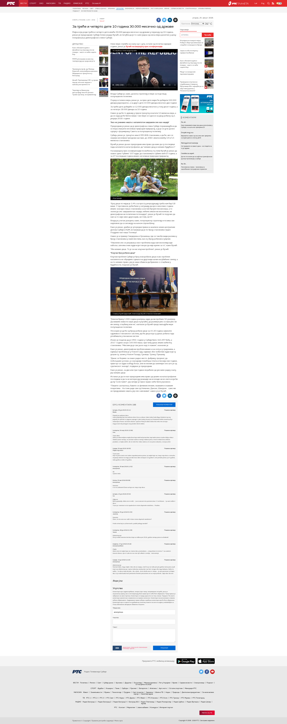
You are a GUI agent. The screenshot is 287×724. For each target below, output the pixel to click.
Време (166, 8)
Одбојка (125, 688)
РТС (87, 3)
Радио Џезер (206, 702)
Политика (77, 8)
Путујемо (127, 692)
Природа (175, 692)
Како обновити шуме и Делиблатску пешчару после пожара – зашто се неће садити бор (84, 51)
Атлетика (153, 688)
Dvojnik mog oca (187, 132)
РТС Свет (110, 698)
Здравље (149, 692)
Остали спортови (176, 688)
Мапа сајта (207, 713)
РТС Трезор (174, 698)
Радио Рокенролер (164, 702)
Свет (91, 8)
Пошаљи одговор (169, 410)
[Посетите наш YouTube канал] (212, 671)
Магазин (50, 3)
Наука (167, 692)
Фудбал (101, 688)
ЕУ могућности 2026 (89, 11)
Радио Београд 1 (89, 702)
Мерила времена (142, 8)
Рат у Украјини (157, 8)
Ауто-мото (163, 688)
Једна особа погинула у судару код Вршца (189, 52)
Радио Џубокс (179, 702)
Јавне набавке (142, 707)
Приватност (77, 721)
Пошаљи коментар (164, 405)
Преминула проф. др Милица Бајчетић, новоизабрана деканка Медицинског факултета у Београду (84, 72)
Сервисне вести (177, 8)
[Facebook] (158, 20)
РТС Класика (153, 698)
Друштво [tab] (77, 44)
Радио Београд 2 (104, 702)
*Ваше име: (117, 608)
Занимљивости (96, 692)
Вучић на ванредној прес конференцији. (144, 46)
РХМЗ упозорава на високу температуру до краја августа (83, 60)
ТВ (59, 3)
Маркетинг (131, 707)
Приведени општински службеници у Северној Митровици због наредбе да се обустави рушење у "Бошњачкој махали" (191, 86)
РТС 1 (88, 698)
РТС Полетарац (198, 698)
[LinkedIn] (170, 20)
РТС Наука (120, 698)
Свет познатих (138, 692)
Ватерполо (143, 688)
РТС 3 (102, 698)
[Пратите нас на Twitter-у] (201, 671)
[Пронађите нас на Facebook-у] (207, 671)
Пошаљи (164, 648)
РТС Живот (141, 698)
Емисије (78, 3)
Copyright (86, 721)
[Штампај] (175, 20)
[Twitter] (164, 20)
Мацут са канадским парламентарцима (187, 73)
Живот (85, 692)
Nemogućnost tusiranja (189, 143)
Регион (85, 8)
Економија (129, 8)
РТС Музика (185, 698)
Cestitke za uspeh (187, 153)
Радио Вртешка (193, 702)
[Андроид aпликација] (197, 103)
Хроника (111, 8)
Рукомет (133, 688)
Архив (143, 703)
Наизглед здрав (147, 694)
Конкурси (154, 707)
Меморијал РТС (191, 688)
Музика (107, 692)
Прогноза (185, 23)
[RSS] (273, 3)
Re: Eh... (184, 164)
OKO (41, 3)
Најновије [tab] (184, 29)
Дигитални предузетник (191, 692)
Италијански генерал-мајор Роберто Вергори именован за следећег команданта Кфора (191, 42)
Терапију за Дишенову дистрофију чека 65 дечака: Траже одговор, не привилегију (84, 92)
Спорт (33, 3)
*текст (115, 627)
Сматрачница (191, 8)
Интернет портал (166, 707)
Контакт (122, 707)
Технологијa (116, 692)
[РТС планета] (238, 3)
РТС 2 (95, 698)
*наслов (115, 618)
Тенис (117, 688)
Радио (67, 3)
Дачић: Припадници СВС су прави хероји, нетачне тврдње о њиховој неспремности (85, 82)
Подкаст (76, 11)
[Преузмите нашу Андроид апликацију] (186, 661)
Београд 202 (134, 702)
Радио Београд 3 (119, 702)
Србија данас (100, 8)
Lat (255, 3)
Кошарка (109, 688)
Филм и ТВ (159, 692)
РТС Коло (163, 698)
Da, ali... (183, 122)
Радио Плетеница (147, 702)
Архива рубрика (204, 8)
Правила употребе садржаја (102, 721)
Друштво (120, 8)
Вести (23, 3)
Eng (262, 3)
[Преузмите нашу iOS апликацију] (206, 661)
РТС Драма (130, 698)
